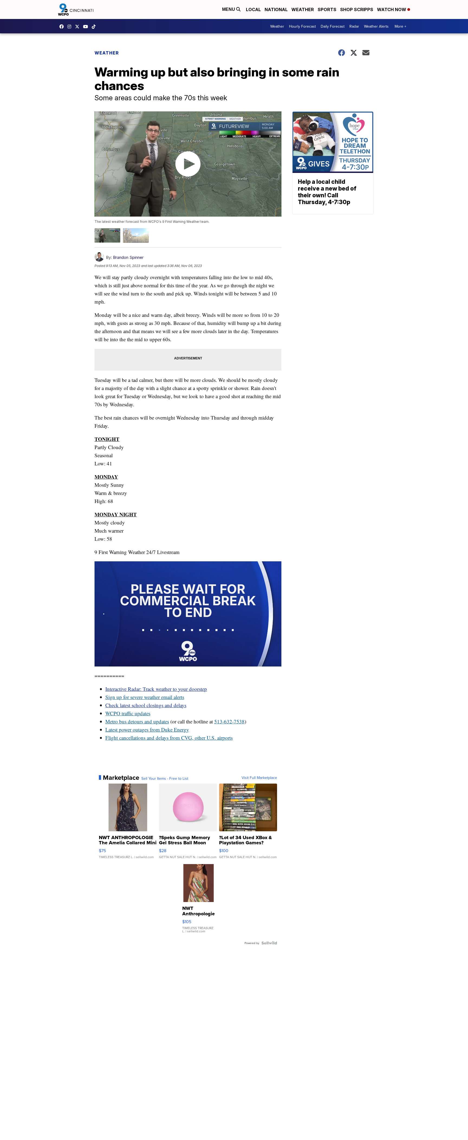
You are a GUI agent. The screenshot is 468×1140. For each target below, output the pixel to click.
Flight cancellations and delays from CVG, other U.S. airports (169, 737)
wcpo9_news (70, 26)
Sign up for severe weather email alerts (144, 697)
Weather (302, 9)
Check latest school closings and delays (145, 705)
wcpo (78, 26)
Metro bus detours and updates (137, 721)
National (276, 9)
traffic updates (135, 713)
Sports (327, 9)
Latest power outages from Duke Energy (147, 729)
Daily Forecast (332, 26)
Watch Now (392, 9)
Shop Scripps (356, 9)
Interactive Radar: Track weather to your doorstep (156, 688)
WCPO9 (62, 26)
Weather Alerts (376, 26)
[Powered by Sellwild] (269, 943)
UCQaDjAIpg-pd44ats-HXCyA (87, 26)
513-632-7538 (229, 721)
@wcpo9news (95, 26)
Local (253, 9)
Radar (354, 26)
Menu (229, 9)
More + (400, 26)
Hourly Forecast (302, 26)
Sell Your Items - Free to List (164, 778)
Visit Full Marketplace (259, 778)
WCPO (112, 713)
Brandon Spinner (128, 257)
